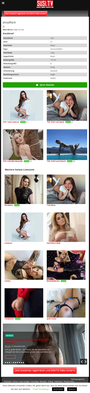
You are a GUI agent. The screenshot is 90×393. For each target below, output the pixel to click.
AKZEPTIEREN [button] (58, 389)
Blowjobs (43, 381)
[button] (82, 362)
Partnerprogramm (78, 379)
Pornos (15, 381)
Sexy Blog (9, 335)
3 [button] (9, 362)
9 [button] (21, 362)
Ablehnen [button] (72, 389)
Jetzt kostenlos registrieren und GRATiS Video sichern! (25, 13)
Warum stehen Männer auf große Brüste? (27, 341)
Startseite (7, 381)
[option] (45, 344)
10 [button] (23, 362)
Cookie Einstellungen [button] (41, 389)
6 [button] (15, 362)
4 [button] (11, 362)
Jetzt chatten (46, 84)
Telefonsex (58, 381)
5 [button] (13, 362)
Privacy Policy (69, 381)
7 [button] (17, 362)
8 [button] (19, 362)
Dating (50, 381)
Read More (10, 357)
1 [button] (5, 362)
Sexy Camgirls (24, 381)
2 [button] (7, 362)
